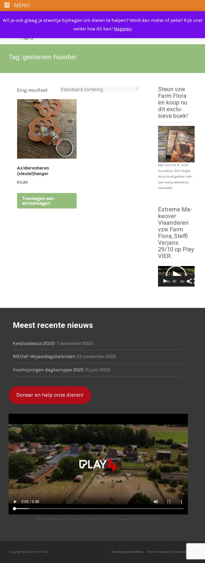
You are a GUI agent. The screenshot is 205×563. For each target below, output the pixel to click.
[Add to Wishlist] (70, 121)
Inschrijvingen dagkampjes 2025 (48, 370)
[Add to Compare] (70, 132)
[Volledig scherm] (192, 281)
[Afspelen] (165, 281)
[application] (176, 276)
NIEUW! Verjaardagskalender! (44, 356)
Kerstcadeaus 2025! (34, 343)
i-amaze (163, 552)
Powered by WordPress (128, 552)
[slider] (174, 281)
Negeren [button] (123, 29)
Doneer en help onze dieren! (50, 395)
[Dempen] (188, 281)
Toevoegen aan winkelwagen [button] (38, 200)
